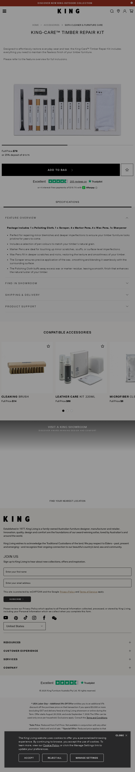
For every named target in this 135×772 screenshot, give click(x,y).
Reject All (55, 758)
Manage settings (87, 758)
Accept (29, 758)
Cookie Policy (51, 745)
